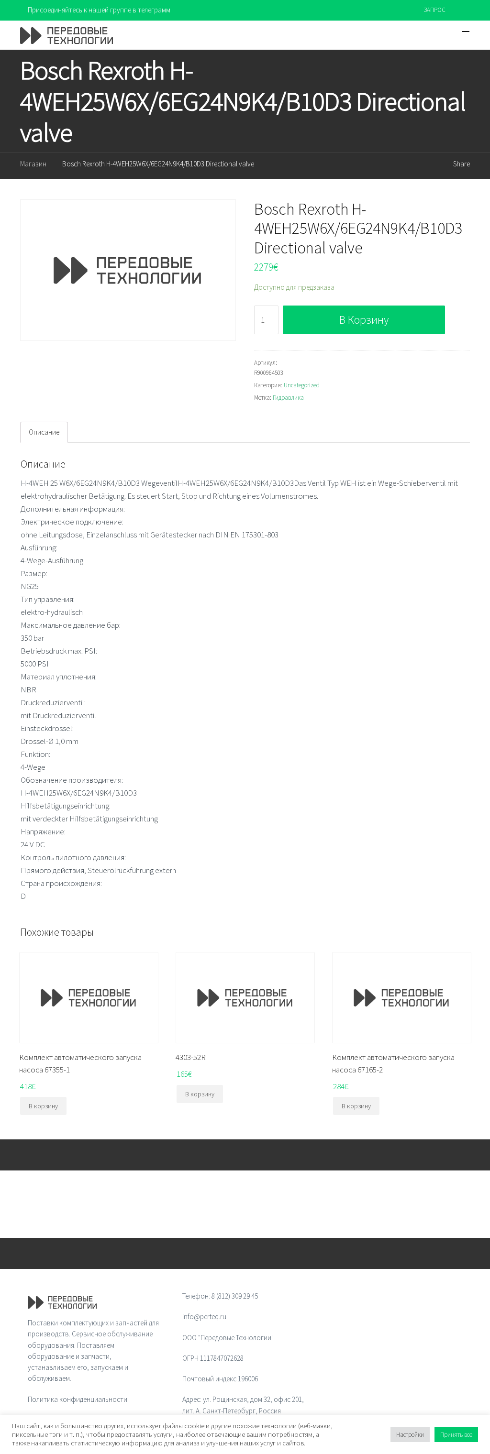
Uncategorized (302, 385)
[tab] (44, 432)
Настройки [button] (410, 1435)
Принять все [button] (456, 1435)
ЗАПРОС (434, 10)
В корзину (364, 319)
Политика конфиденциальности (77, 1399)
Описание (44, 432)
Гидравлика (288, 398)
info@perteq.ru (204, 1316)
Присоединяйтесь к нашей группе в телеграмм (99, 9)
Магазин (33, 163)
